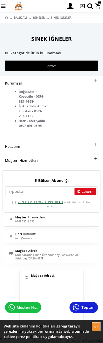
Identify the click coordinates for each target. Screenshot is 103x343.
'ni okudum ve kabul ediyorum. (54, 204)
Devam (51, 66)
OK (96, 326)
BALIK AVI (20, 18)
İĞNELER (39, 18)
